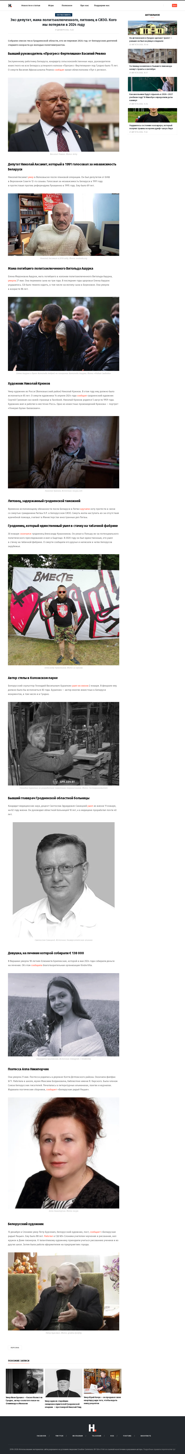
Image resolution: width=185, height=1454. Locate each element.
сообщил (59, 69)
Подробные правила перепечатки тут (159, 1449)
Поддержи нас (102, 5)
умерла (12, 280)
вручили (85, 509)
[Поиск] (165, 5)
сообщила (36, 965)
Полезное (67, 5)
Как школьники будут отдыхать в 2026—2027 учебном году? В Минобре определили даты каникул (151, 97)
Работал (48, 1236)
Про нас (84, 5)
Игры (51, 5)
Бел (174, 5)
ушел (90, 806)
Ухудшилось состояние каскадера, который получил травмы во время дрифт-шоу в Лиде (151, 127)
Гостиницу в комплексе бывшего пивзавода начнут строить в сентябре (150, 67)
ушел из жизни (80, 685)
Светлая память (64, 15)
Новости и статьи (30, 5)
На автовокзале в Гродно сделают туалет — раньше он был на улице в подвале (150, 39)
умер (31, 177)
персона (15, 1348)
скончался (25, 533)
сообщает (51, 1089)
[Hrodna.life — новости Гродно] (10, 5)
